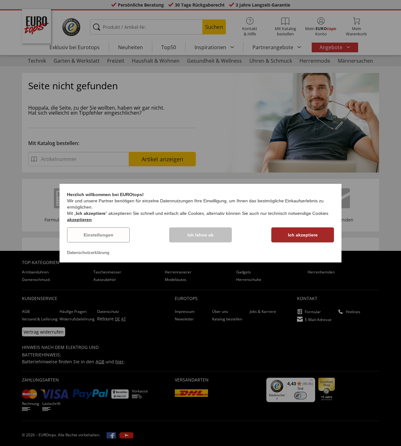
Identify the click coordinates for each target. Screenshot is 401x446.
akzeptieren (79, 219)
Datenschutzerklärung (88, 252)
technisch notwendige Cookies (298, 213)
